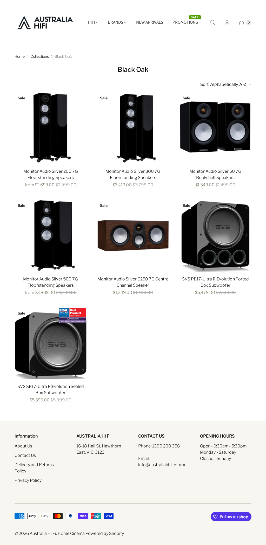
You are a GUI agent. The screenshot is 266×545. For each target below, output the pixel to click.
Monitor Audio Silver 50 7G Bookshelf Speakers (215, 174)
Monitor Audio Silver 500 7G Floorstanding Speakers (50, 282)
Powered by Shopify (104, 533)
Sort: (223, 84)
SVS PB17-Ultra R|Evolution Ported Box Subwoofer (215, 282)
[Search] (212, 22)
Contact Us (25, 455)
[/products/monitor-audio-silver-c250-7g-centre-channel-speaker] (133, 236)
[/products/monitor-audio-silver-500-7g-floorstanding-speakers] (51, 236)
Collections (39, 56)
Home (20, 56)
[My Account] (227, 22)
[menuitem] (93, 22)
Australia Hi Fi (43, 533)
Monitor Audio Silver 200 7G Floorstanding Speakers (50, 174)
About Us (23, 446)
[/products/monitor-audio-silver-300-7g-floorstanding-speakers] (133, 128)
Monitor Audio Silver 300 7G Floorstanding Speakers (132, 174)
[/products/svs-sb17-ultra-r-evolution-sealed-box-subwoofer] (51, 343)
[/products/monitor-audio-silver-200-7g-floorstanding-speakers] (51, 128)
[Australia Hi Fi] (45, 22)
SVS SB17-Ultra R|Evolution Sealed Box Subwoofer (50, 389)
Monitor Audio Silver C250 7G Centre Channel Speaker (132, 282)
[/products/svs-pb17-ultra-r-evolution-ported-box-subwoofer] (215, 236)
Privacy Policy (28, 480)
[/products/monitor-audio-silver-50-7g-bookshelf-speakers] (215, 128)
